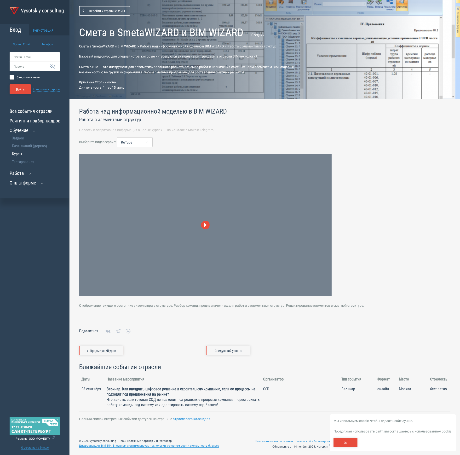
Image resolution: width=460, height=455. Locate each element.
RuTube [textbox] (126, 142)
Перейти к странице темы (107, 11)
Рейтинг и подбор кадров (35, 121)
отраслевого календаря (191, 419)
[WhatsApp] (128, 331)
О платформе (23, 183)
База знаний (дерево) (29, 146)
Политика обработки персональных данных (322, 441)
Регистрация (43, 30)
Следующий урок (227, 351)
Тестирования (23, 162)
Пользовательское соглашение (274, 441)
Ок (345, 443)
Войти (20, 89)
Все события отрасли (31, 111)
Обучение (19, 130)
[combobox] (134, 142)
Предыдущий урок (103, 351)
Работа (17, 173)
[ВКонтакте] (107, 331)
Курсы (17, 154)
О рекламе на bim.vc (35, 447)
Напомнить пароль (46, 89)
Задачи (18, 138)
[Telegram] (118, 331)
